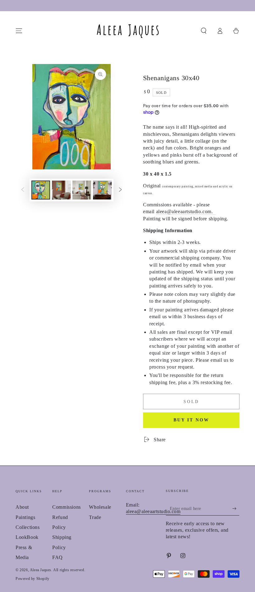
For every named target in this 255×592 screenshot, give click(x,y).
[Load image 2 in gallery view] (61, 190)
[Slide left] (23, 190)
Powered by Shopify (32, 578)
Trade (95, 517)
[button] (204, 31)
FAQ (57, 557)
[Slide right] (120, 190)
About (22, 507)
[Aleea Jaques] (214, 212)
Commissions (66, 507)
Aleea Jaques (40, 570)
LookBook (27, 537)
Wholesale (100, 507)
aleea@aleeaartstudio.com (153, 511)
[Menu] (19, 31)
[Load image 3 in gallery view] (81, 190)
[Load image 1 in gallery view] (40, 190)
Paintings (25, 517)
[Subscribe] (235, 508)
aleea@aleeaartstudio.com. (184, 211)
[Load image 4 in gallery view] (102, 190)
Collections (28, 527)
